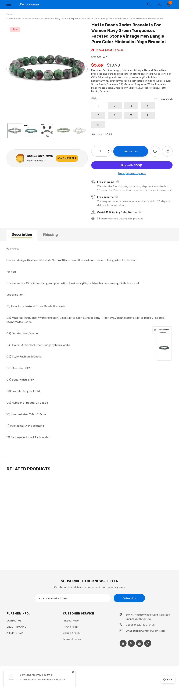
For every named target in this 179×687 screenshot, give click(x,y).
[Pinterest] (131, 643)
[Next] (84, 69)
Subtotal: (97, 134)
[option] (47, 69)
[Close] (72, 672)
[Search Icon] (149, 4)
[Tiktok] (147, 643)
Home (9, 14)
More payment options (132, 173)
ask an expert (67, 158)
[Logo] (29, 4)
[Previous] (9, 69)
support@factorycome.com (149, 630)
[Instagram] (123, 643)
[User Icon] (159, 4)
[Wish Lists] (155, 151)
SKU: (93, 56)
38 (98, 218)
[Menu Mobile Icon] (8, 4)
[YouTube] (139, 643)
